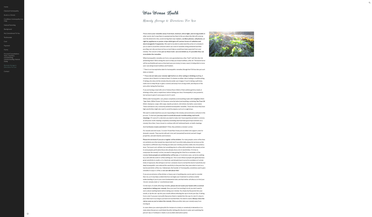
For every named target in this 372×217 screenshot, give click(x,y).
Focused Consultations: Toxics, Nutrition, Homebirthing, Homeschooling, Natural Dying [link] (12, 57)
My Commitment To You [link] (12, 33)
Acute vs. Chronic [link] (9, 15)
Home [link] (6, 7)
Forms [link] (6, 50)
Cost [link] (5, 41)
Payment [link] (7, 45)
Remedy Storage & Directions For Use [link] (10, 66)
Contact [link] (6, 71)
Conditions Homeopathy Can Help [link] (13, 20)
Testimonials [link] (8, 37)
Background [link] (8, 29)
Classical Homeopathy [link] (11, 11)
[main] (183, 16)
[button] (369, 2)
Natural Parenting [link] (10, 25)
